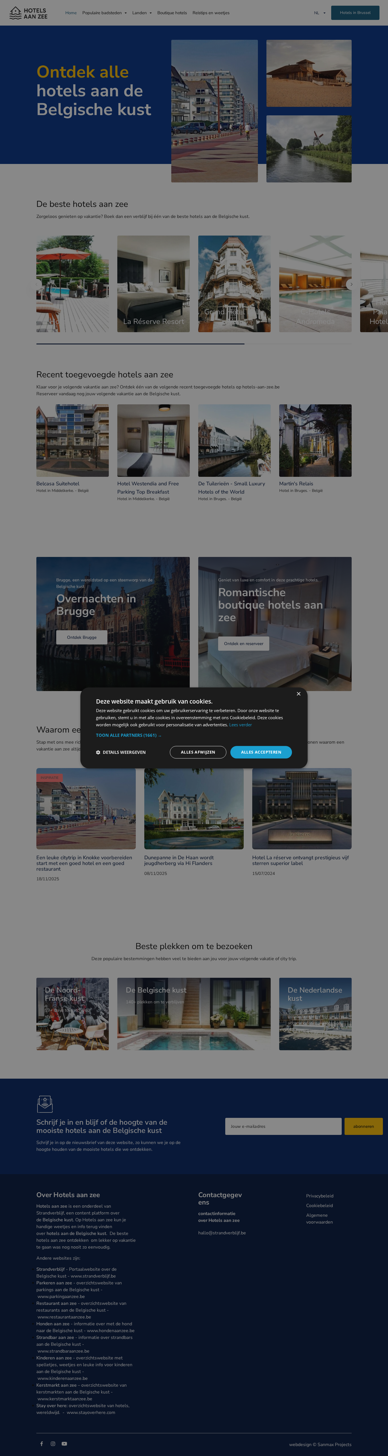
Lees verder (240, 724)
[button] (194, 735)
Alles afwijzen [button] (198, 752)
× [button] (298, 694)
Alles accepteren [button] (261, 752)
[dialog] (194, 727)
